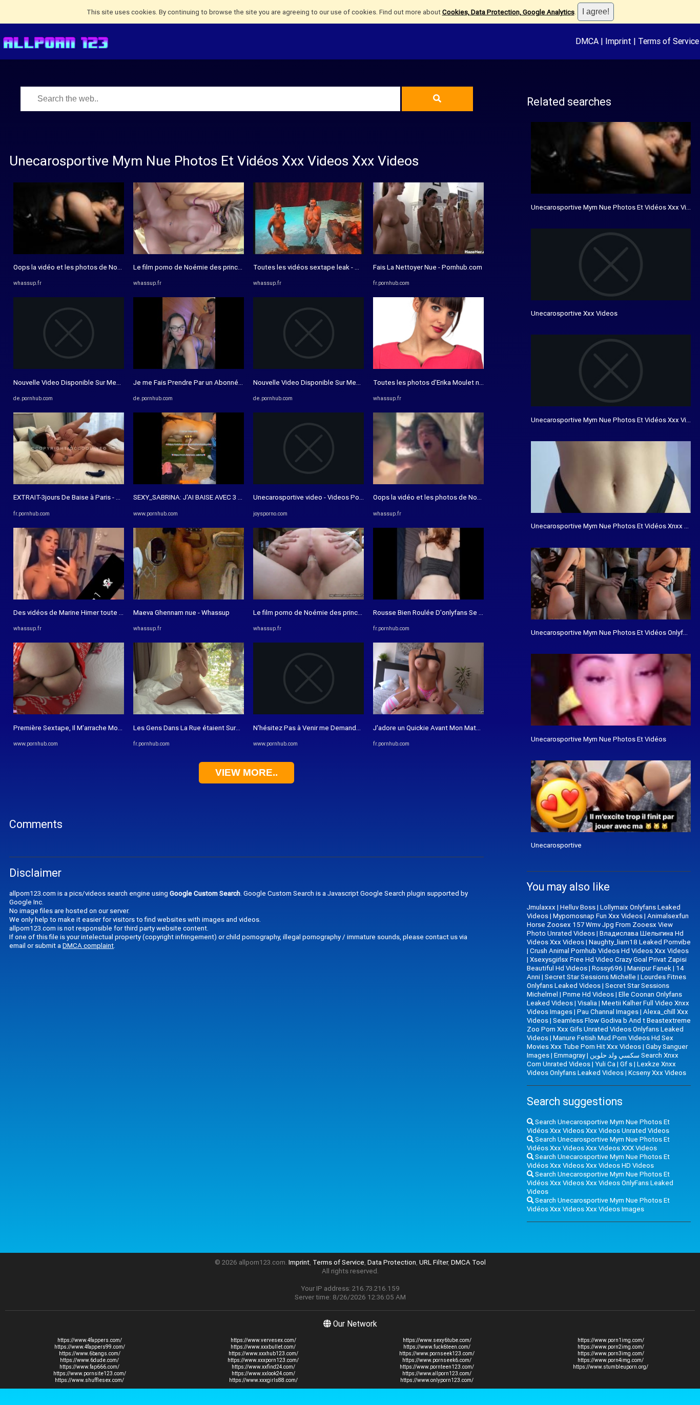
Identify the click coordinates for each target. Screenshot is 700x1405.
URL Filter (433, 1262)
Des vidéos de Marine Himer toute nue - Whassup (88, 612)
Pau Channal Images (608, 1011)
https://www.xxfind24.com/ (263, 1366)
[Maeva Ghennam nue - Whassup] (188, 597)
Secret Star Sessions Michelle (590, 977)
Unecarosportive (556, 845)
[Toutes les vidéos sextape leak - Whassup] (308, 251)
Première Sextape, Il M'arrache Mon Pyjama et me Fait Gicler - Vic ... (115, 728)
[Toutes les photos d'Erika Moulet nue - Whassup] (428, 366)
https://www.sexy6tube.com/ (437, 1340)
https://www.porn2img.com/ (611, 1347)
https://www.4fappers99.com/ (89, 1347)
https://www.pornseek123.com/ (437, 1353)
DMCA (587, 41)
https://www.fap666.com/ (89, 1366)
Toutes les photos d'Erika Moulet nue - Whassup (446, 382)
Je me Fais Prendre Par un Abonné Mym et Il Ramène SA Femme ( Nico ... (243, 382)
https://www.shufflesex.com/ (89, 1380)
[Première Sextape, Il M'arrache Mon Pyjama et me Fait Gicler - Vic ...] (68, 712)
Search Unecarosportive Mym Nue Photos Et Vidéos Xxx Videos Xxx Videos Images (598, 1204)
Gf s (626, 1064)
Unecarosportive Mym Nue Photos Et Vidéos (598, 739)
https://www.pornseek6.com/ (436, 1360)
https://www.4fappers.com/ (89, 1340)
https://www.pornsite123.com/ (89, 1373)
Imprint (618, 41)
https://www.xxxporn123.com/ (263, 1360)
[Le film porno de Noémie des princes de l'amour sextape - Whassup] (188, 251)
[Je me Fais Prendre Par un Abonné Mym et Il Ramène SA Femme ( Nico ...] (188, 366)
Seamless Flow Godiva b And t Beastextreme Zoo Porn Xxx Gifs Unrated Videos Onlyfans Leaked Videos (609, 1029)
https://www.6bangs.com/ (89, 1353)
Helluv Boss (577, 907)
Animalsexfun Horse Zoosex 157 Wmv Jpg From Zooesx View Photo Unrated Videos (608, 925)
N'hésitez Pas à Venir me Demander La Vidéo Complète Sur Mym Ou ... (359, 728)
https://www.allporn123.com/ (436, 1373)
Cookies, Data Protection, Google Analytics (508, 12)
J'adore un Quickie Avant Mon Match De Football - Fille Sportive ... (472, 728)
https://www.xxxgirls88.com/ (263, 1380)
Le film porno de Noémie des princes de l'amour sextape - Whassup (236, 267)
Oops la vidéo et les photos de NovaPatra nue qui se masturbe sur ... (117, 267)
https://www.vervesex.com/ (263, 1340)
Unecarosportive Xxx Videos (574, 313)
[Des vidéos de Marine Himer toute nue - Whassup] (68, 597)
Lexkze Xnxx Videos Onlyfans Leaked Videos (601, 1068)
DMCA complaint (88, 945)
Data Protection (391, 1262)
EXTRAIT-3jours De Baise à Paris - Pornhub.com (84, 497)
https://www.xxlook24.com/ (263, 1373)
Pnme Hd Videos (588, 994)
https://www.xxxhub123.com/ (263, 1353)
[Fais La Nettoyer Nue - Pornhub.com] (428, 251)
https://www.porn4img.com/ (611, 1360)
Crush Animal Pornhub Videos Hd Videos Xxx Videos (609, 950)
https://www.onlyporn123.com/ (436, 1380)
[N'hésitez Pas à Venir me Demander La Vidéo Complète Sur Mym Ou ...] (308, 712)
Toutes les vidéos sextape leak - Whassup (318, 267)
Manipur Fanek (649, 968)
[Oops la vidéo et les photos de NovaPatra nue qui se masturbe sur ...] (68, 251)
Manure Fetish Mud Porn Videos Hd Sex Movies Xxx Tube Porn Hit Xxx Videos (600, 1042)
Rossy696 (607, 968)
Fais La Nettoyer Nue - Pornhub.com (427, 267)
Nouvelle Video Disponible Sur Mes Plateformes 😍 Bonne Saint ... (113, 382)
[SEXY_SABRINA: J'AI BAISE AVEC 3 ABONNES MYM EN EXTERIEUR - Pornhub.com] (188, 482)
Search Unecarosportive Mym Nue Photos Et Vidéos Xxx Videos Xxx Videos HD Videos (598, 1161)
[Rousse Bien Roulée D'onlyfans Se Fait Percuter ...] (428, 597)
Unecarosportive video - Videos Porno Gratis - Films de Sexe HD (350, 497)
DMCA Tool (468, 1262)
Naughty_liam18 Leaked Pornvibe (640, 942)
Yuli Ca (605, 1064)
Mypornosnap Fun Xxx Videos (598, 916)
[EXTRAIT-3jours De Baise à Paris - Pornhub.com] (68, 482)
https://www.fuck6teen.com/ (436, 1347)
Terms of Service (668, 41)
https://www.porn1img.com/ (611, 1340)
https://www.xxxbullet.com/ (263, 1347)
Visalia (587, 1003)
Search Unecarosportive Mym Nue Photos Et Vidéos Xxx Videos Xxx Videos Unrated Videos (598, 1126)
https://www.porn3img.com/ (611, 1353)
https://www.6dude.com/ (89, 1360)
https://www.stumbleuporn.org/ (610, 1366)
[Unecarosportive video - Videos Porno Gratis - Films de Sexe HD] (308, 482)
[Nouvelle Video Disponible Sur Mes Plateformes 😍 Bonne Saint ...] (68, 366)
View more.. (246, 772)
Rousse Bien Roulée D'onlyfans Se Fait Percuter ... (448, 612)
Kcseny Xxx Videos (657, 1072)
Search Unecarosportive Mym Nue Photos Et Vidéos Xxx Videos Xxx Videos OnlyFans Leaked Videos (600, 1183)
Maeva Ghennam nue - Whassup (181, 612)
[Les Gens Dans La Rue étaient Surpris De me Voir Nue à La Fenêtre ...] (188, 712)
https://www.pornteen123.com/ (437, 1366)
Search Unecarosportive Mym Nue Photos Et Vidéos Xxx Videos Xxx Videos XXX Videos (598, 1143)
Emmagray (569, 1055)
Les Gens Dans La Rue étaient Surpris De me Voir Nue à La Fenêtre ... (237, 728)
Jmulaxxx (541, 907)
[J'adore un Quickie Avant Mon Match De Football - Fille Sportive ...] (428, 712)
